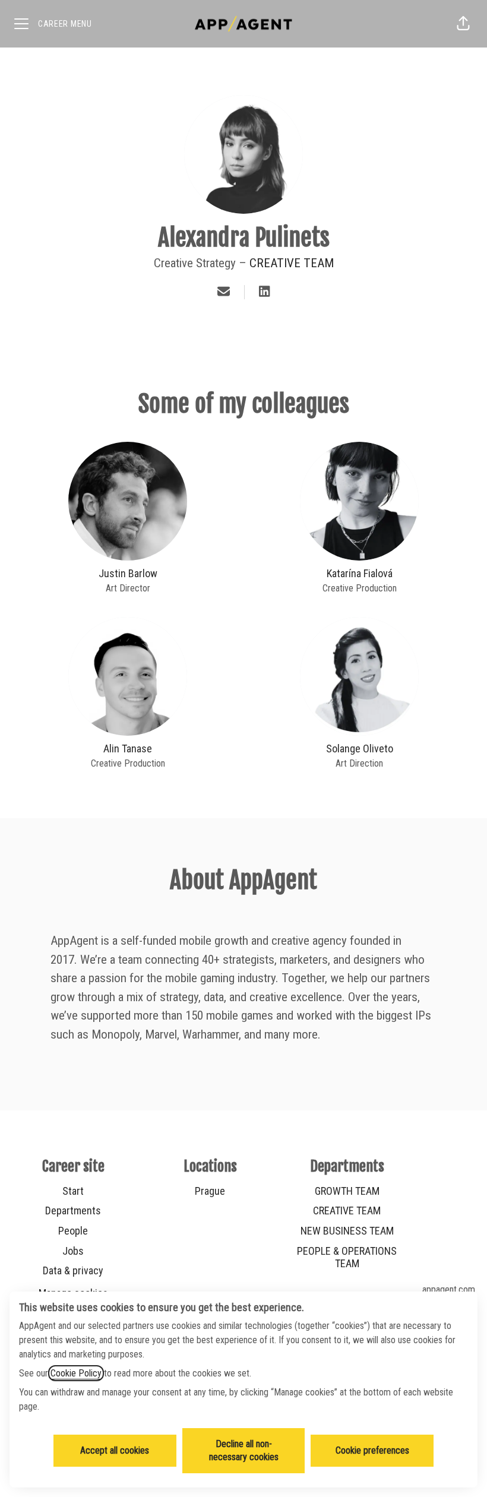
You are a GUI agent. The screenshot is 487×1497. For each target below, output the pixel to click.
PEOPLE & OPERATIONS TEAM (347, 1257)
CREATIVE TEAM (291, 263)
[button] (463, 23)
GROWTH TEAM (347, 1191)
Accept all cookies (114, 1450)
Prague (210, 1191)
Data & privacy (73, 1270)
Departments (73, 1210)
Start (73, 1191)
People (73, 1230)
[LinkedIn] (264, 292)
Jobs (73, 1251)
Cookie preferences (372, 1450)
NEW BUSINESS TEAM (347, 1230)
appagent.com (448, 1289)
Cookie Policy (76, 1373)
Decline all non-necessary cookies (244, 1450)
